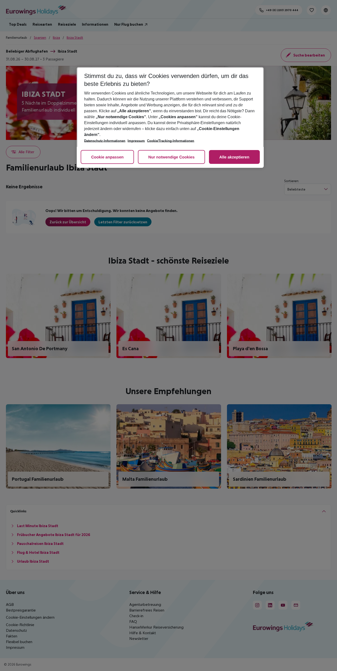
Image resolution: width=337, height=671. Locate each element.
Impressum (136, 141)
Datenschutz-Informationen (104, 141)
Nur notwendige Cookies (171, 157)
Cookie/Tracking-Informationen (170, 141)
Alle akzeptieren (234, 157)
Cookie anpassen (107, 157)
